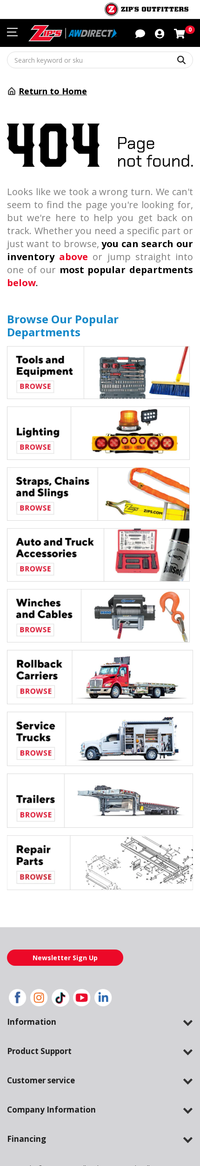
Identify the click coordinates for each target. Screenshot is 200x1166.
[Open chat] (140, 33)
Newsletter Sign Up (65, 957)
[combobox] (100, 60)
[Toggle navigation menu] (12, 32)
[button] (159, 33)
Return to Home (53, 91)
